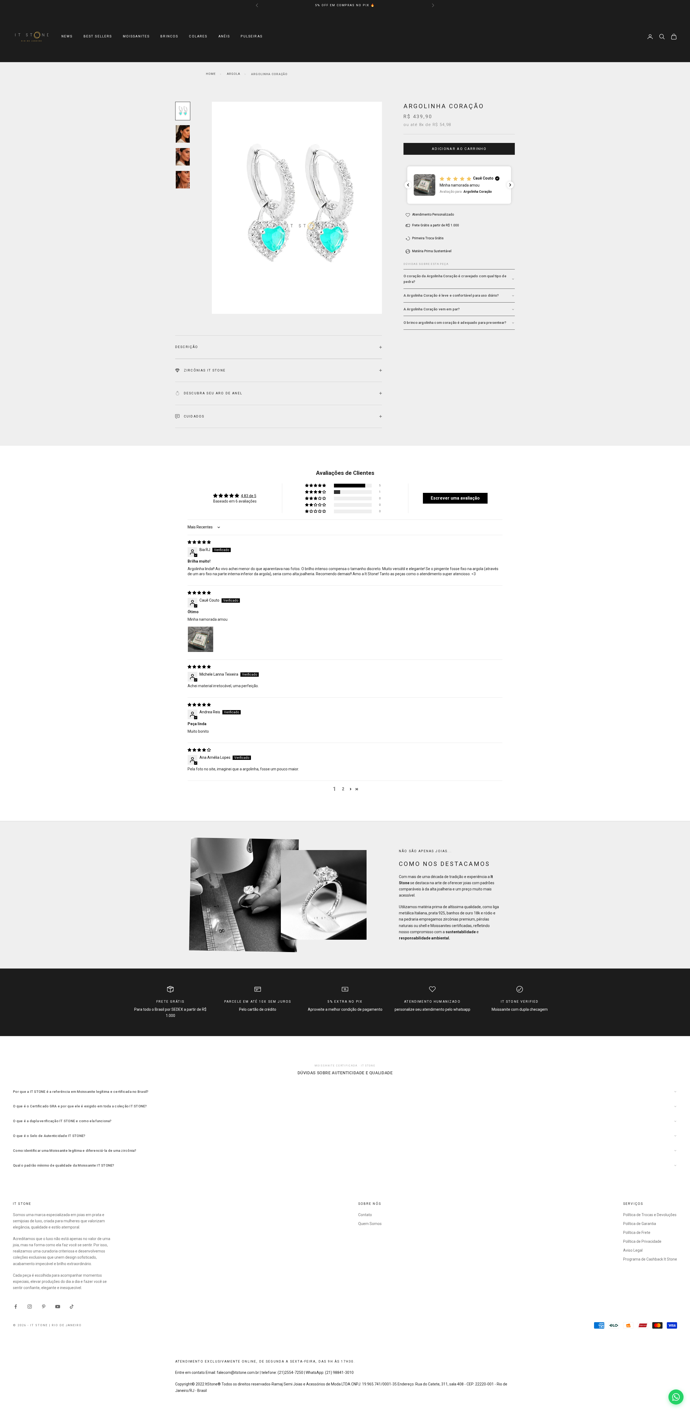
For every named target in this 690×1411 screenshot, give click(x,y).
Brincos (169, 36)
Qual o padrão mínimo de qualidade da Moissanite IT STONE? (63, 1165)
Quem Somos (370, 1224)
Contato (365, 1215)
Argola (233, 74)
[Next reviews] (510, 184)
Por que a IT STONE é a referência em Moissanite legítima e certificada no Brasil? (81, 1092)
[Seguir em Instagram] (29, 1306)
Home (211, 74)
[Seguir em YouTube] (57, 1306)
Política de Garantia (639, 1224)
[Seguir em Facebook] (15, 1306)
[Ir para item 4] (182, 179)
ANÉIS (224, 36)
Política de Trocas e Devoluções (650, 1215)
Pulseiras (251, 36)
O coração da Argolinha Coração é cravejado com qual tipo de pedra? (454, 279)
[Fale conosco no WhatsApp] (676, 1397)
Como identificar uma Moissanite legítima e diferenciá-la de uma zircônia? (74, 1151)
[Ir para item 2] (182, 134)
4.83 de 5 (248, 496)
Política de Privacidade (642, 1241)
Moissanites (136, 36)
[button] (459, 185)
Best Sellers (98, 36)
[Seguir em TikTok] (71, 1306)
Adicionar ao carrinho (459, 149)
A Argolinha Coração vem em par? (431, 309)
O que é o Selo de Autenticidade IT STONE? (49, 1136)
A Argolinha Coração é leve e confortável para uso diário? (451, 296)
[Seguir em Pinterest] (43, 1306)
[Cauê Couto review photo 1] (200, 639)
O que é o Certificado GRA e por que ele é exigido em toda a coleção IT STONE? (80, 1106)
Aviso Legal (633, 1250)
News (67, 36)
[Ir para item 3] (182, 157)
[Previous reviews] (408, 184)
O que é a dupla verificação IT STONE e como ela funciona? (62, 1121)
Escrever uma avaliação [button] (455, 498)
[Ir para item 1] (182, 111)
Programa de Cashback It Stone (650, 1259)
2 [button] (343, 789)
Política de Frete (636, 1232)
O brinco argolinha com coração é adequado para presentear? (454, 323)
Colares (198, 36)
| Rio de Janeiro (65, 1325)
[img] (199, 542)
